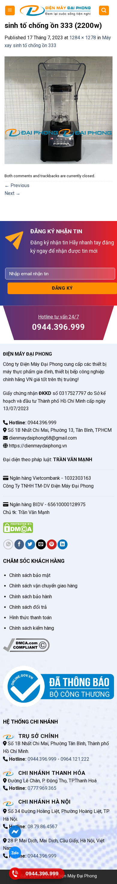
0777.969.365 (42, 788)
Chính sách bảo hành (30, 596)
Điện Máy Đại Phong (77, 876)
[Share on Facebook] (19, 544)
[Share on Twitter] (30, 544)
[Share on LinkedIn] (63, 544)
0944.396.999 (42, 759)
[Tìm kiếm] (104, 11)
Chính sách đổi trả (28, 607)
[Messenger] (15, 831)
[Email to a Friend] (41, 544)
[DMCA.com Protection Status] (18, 527)
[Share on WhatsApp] (8, 544)
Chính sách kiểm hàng (31, 628)
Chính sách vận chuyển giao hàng (43, 586)
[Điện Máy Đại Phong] (55, 10)
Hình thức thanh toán (30, 617)
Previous (16, 185)
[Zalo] (15, 852)
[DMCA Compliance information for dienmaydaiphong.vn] (26, 644)
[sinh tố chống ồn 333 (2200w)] (58, 110)
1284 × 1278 (82, 37)
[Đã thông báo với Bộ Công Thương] (58, 686)
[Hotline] (15, 873)
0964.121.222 (75, 759)
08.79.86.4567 (42, 826)
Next (12, 193)
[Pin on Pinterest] (52, 544)
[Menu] (10, 11)
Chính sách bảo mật (29, 575)
